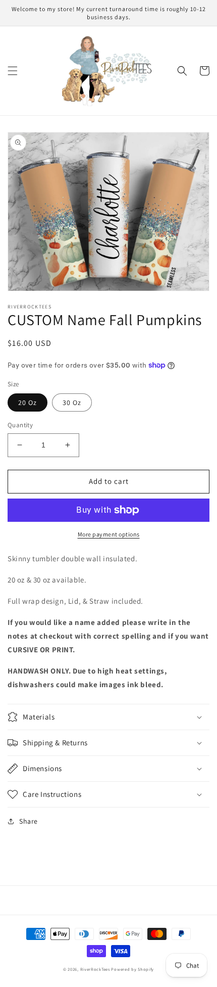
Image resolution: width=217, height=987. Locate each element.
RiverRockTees (95, 969)
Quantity (20, 425)
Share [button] (28, 821)
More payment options (109, 534)
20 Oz (27, 402)
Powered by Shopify (132, 969)
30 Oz (72, 402)
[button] (13, 71)
